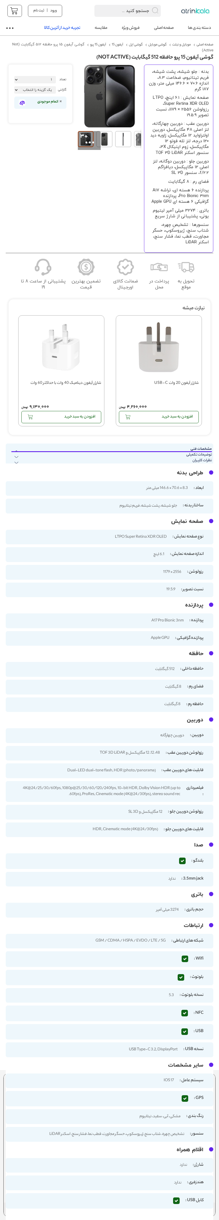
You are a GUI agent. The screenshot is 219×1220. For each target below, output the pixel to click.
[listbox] (35, 90)
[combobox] (120, 11)
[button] (87, 139)
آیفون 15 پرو (98, 45)
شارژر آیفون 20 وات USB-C (176, 383)
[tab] (109, 449)
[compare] (22, 102)
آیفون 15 (117, 45)
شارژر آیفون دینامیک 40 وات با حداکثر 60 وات (66, 383)
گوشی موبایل (157, 45)
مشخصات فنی (201, 449)
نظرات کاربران (202, 460)
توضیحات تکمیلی (199, 455)
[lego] (196, 10)
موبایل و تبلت (181, 45)
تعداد (62, 79)
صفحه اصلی (204, 45)
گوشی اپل (136, 45)
